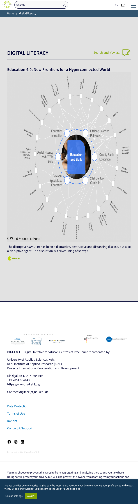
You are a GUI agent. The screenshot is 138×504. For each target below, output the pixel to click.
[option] (122, 5)
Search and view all (106, 52)
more (16, 258)
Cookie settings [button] (13, 496)
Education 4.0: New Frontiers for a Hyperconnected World (58, 69)
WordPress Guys (27, 452)
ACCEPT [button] (31, 495)
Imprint (12, 421)
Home (10, 13)
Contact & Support (19, 428)
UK (37, 452)
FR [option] (123, 5)
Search (64, 5)
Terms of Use (16, 413)
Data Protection (17, 406)
